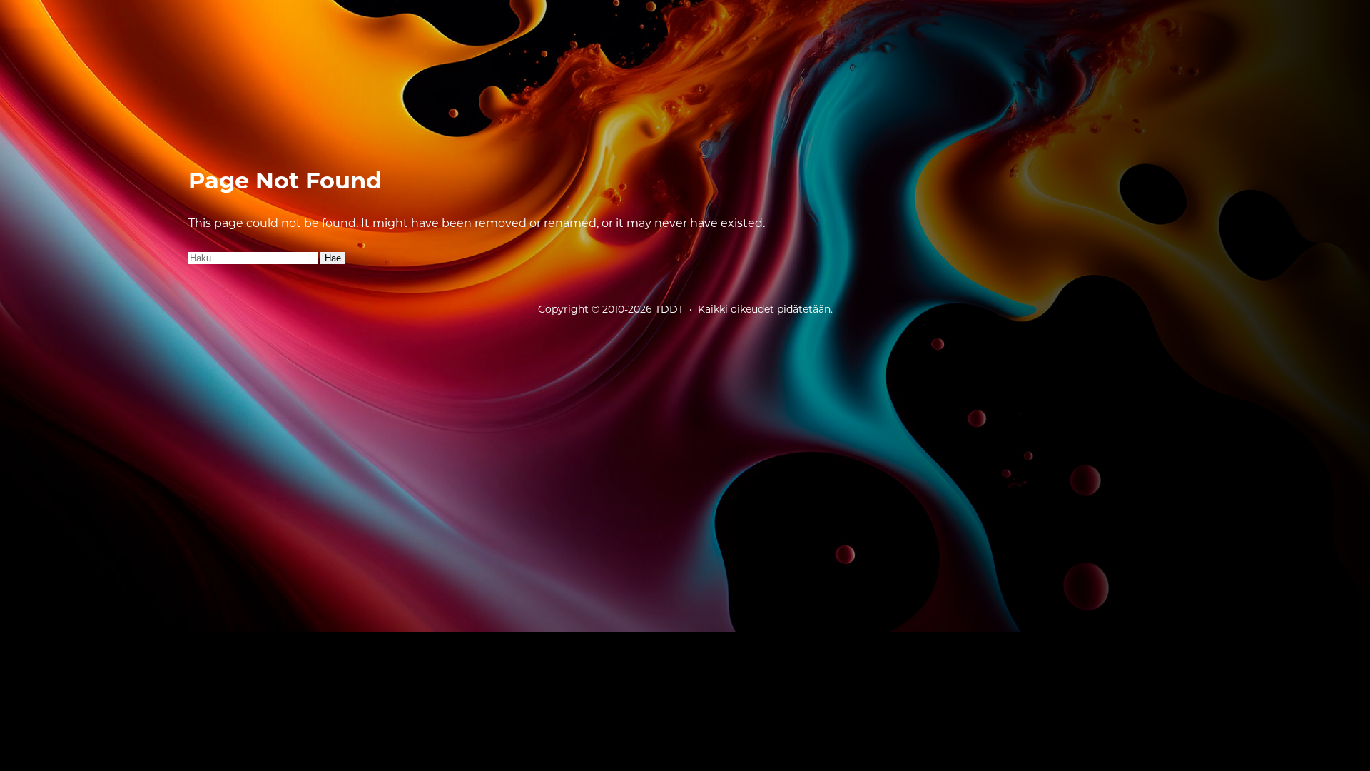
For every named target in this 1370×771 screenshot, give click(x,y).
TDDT (669, 309)
